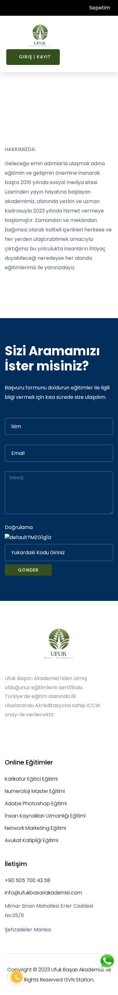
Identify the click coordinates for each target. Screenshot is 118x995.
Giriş (25, 57)
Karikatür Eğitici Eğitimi (31, 779)
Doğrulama (19, 527)
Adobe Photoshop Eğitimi (36, 803)
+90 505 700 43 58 (27, 880)
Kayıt (44, 57)
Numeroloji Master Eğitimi (35, 791)
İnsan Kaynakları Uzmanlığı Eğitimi (45, 815)
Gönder (28, 570)
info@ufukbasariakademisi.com (43, 892)
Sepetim (99, 7)
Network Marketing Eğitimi (35, 828)
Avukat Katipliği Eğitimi (31, 840)
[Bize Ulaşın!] (107, 962)
